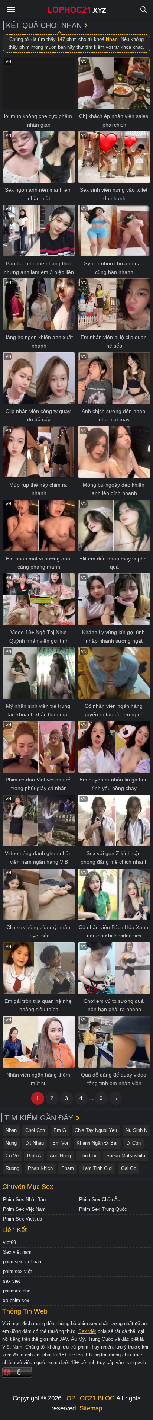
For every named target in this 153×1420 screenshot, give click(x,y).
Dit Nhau (34, 1143)
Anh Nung (60, 1155)
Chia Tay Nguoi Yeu (96, 1130)
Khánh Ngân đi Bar (97, 1143)
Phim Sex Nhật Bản (24, 1199)
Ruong (12, 1168)
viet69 (9, 1242)
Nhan (11, 1130)
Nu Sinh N (136, 1130)
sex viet (11, 1281)
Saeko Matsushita (125, 1155)
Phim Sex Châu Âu (99, 1199)
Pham (67, 1168)
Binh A (34, 1155)
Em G (59, 1130)
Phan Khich (40, 1168)
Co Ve (12, 1155)
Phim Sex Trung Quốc (103, 1209)
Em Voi (60, 1143)
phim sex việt (17, 1271)
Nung (11, 1143)
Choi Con (35, 1130)
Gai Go (128, 1168)
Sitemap (90, 1408)
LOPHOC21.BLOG (89, 1398)
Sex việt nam (17, 1252)
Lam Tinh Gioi (97, 1168)
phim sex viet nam (23, 1261)
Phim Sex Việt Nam (24, 1209)
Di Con (133, 1143)
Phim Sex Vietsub (22, 1219)
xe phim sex (16, 1300)
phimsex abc (16, 1290)
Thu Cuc (88, 1155)
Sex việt (87, 1331)
